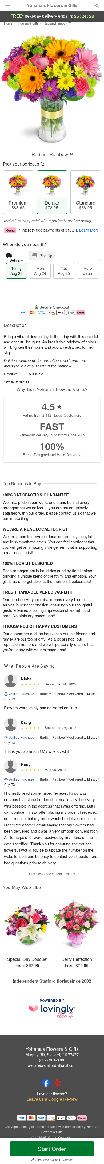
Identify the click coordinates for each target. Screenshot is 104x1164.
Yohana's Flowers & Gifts (52, 5)
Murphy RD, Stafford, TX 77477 (52, 1054)
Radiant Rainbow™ (54, 693)
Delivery (16, 258)
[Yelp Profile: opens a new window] (58, 1083)
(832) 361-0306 (52, 1060)
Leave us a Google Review (52, 1099)
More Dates (88, 271)
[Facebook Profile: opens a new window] (46, 1083)
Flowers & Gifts (28, 23)
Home (8, 23)
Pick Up (45, 255)
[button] (93, 1152)
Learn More (89, 230)
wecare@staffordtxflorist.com (52, 1065)
